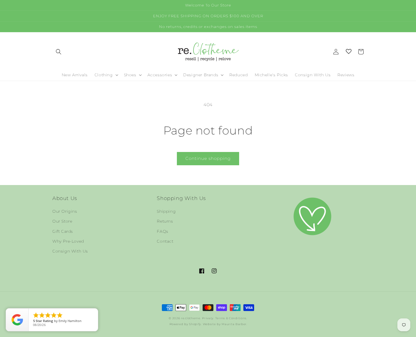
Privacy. (208, 318)
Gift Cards (62, 231)
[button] (58, 51)
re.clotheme (190, 318)
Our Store (62, 221)
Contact (165, 241)
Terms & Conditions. (231, 318)
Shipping (166, 211)
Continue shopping (208, 158)
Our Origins (64, 211)
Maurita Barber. (234, 324)
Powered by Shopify (185, 324)
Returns (165, 221)
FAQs (162, 231)
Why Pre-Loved (68, 241)
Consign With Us (70, 251)
